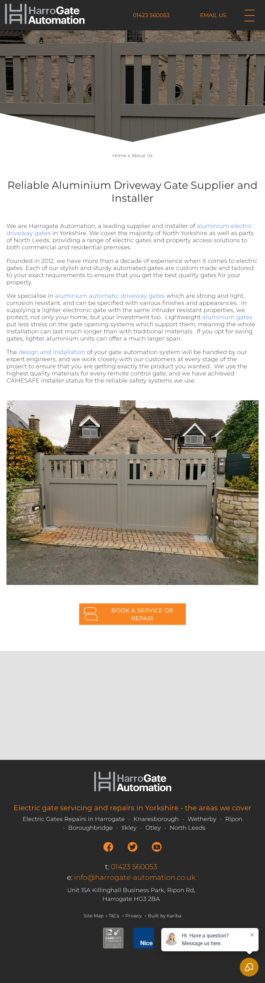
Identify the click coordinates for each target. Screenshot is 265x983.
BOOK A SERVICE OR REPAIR (142, 614)
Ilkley (129, 827)
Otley (153, 827)
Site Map (93, 916)
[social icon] (108, 847)
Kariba (174, 916)
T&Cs (114, 916)
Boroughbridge (90, 827)
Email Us (213, 15)
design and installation (52, 352)
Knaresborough (156, 819)
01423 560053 (151, 15)
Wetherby (202, 819)
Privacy (133, 916)
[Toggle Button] (249, 16)
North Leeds (188, 827)
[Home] (45, 24)
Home (119, 155)
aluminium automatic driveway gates (110, 295)
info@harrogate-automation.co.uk (135, 877)
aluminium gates (227, 317)
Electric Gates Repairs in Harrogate (74, 819)
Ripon (233, 819)
